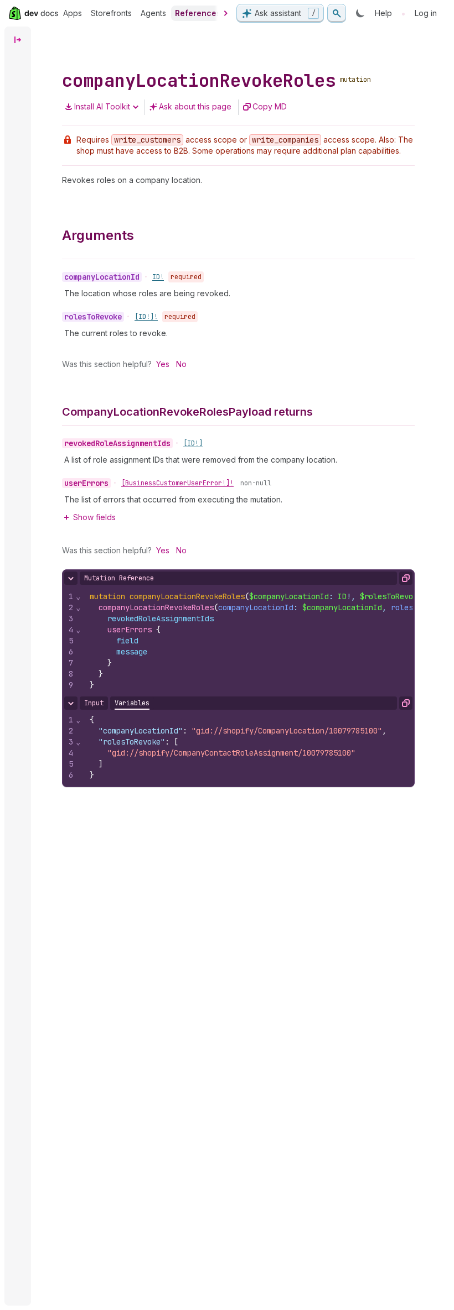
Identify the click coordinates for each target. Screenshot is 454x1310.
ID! (158, 277)
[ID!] (193, 443)
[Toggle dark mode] (360, 13)
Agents (153, 13)
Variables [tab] (132, 703)
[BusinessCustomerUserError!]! (177, 483)
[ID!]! (146, 316)
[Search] (336, 13)
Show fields (94, 517)
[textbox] (247, 747)
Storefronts (111, 13)
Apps (72, 13)
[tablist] (132, 703)
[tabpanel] (238, 747)
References (198, 13)
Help (383, 13)
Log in (426, 13)
